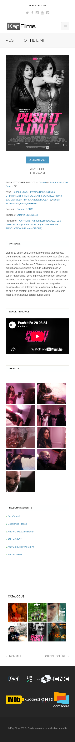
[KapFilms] (22, 26)
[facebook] (32, 12)
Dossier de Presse (18, 524)
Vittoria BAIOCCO (40, 192)
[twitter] (27, 12)
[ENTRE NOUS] (17, 612)
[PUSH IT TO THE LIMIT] (37, 632)
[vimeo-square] (47, 12)
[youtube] (42, 12)
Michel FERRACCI (26, 196)
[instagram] (37, 12)
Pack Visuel (14, 516)
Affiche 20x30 (15, 554)
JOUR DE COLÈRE (55, 656)
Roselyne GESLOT (30, 203)
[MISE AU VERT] (37, 612)
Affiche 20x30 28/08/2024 (21, 547)
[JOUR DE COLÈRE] (57, 632)
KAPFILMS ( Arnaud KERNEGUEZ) (37, 220)
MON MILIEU (16, 656)
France (9, 186)
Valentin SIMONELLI (27, 215)
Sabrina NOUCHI (59, 182)
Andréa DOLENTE (41, 199)
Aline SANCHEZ (45, 196)
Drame (42, 182)
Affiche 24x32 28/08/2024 (21, 531)
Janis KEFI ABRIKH (21, 199)
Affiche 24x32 (15, 539)
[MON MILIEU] (17, 632)
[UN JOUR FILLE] (57, 612)
